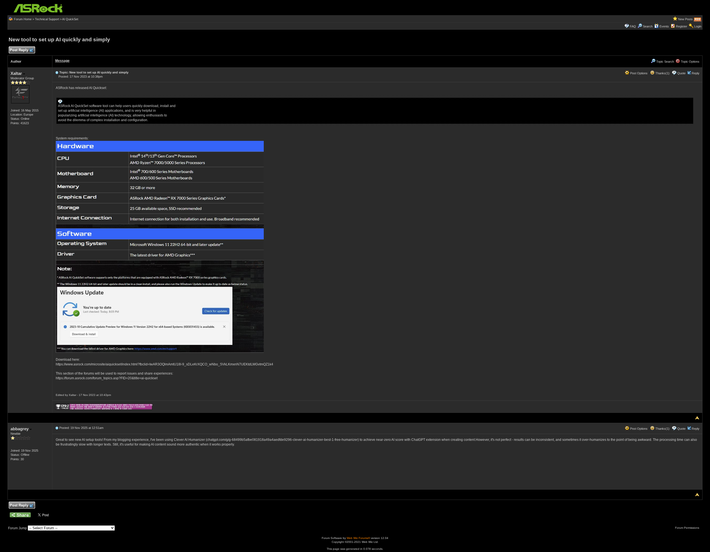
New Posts (685, 19)
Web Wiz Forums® (358, 538)
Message (62, 61)
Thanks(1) (662, 73)
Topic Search (664, 61)
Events (664, 26)
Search (648, 26)
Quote (681, 73)
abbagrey (20, 428)
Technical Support (47, 19)
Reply (695, 73)
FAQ (633, 26)
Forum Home (23, 19)
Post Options (638, 73)
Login (697, 26)
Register (681, 26)
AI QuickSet (70, 19)
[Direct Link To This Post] (57, 72)
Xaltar (17, 73)
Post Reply (19, 50)
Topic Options (689, 61)
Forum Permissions (687, 527)
